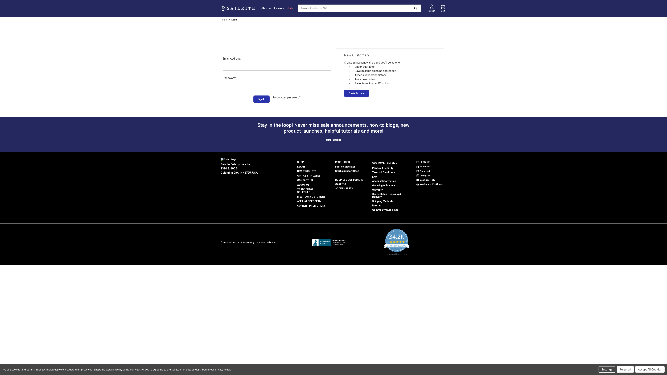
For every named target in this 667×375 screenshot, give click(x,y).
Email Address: (232, 58)
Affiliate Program (309, 201)
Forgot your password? (287, 97)
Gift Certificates (308, 175)
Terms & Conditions (384, 172)
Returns (376, 205)
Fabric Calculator (345, 166)
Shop (264, 8)
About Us (303, 184)
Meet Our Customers (311, 196)
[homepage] (238, 8)
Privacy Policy (247, 242)
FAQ (374, 176)
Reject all (625, 369)
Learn (278, 8)
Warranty (377, 189)
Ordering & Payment (384, 185)
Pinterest (425, 171)
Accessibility (344, 188)
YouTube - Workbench (432, 184)
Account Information (384, 181)
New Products (306, 171)
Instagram (425, 175)
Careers (340, 184)
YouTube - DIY (427, 180)
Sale (290, 8)
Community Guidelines (385, 210)
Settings (607, 369)
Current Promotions (311, 205)
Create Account (356, 93)
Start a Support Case (347, 171)
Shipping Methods (382, 201)
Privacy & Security (382, 168)
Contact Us (305, 180)
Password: (229, 78)
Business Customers (349, 179)
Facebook (425, 166)
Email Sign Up (333, 140)
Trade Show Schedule (305, 191)
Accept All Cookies (650, 369)
